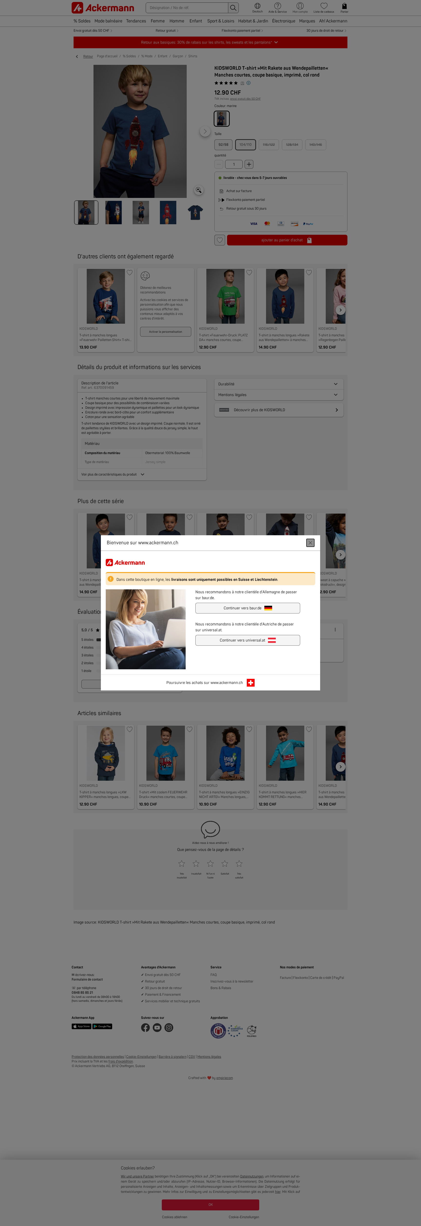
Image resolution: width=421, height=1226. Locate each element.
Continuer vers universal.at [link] (242, 640)
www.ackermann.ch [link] (226, 683)
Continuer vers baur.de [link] (242, 608)
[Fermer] (310, 543)
